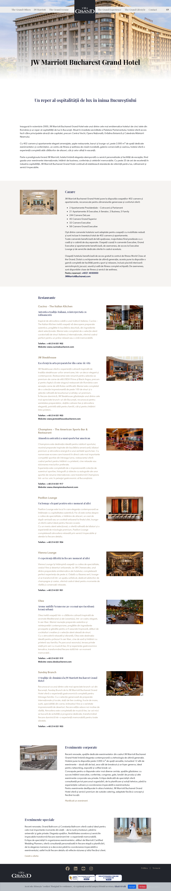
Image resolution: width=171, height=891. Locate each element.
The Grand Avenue (59, 9)
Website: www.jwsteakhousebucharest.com (59, 418)
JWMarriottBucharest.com (78, 276)
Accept (132, 886)
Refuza (142, 886)
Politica (144, 868)
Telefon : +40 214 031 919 (50, 658)
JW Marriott (40, 9)
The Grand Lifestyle (135, 9)
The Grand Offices (21, 9)
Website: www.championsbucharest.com (58, 487)
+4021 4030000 (90, 273)
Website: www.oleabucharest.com (55, 661)
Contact (153, 9)
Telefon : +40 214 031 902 (50, 343)
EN (167, 9)
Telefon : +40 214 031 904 (50, 542)
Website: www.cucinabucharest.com (56, 346)
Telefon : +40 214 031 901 (50, 590)
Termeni (156, 868)
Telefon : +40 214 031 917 (50, 483)
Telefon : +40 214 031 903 (50, 415)
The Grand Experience (109, 9)
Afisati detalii (120, 886)
